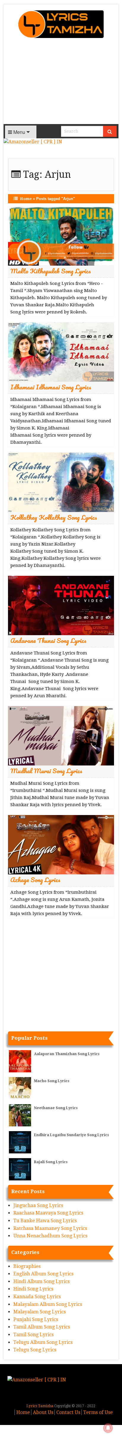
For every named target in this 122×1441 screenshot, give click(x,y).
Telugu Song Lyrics (34, 1350)
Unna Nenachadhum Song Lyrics (50, 1236)
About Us (43, 1412)
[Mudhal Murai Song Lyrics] (61, 735)
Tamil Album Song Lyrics (41, 1327)
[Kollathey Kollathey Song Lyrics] (61, 482)
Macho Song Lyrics (51, 1081)
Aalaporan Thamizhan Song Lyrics (66, 1054)
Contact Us (68, 1412)
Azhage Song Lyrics (35, 879)
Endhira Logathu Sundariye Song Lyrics (71, 1135)
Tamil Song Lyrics (33, 1334)
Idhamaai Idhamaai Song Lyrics (50, 387)
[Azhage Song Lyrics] (61, 844)
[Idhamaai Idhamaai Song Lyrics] (61, 351)
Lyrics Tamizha (39, 1406)
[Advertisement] (61, 82)
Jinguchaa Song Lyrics (38, 1205)
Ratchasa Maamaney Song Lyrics (50, 1228)
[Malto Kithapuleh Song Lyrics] (61, 235)
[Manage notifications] (108, 1428)
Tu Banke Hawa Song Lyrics (45, 1220)
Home (26, 198)
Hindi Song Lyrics (33, 1289)
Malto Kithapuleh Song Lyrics (50, 271)
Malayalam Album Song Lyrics (47, 1304)
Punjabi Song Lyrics (35, 1319)
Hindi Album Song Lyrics (41, 1281)
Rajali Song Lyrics (51, 1162)
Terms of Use (98, 1412)
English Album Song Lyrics (43, 1274)
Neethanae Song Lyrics (56, 1108)
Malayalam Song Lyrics (39, 1312)
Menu (18, 132)
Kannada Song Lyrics (37, 1296)
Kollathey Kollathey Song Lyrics (53, 517)
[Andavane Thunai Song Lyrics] (61, 605)
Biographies (27, 1266)
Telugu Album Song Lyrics (43, 1342)
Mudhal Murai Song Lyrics (46, 770)
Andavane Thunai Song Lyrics (48, 640)
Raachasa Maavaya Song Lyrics (48, 1213)
